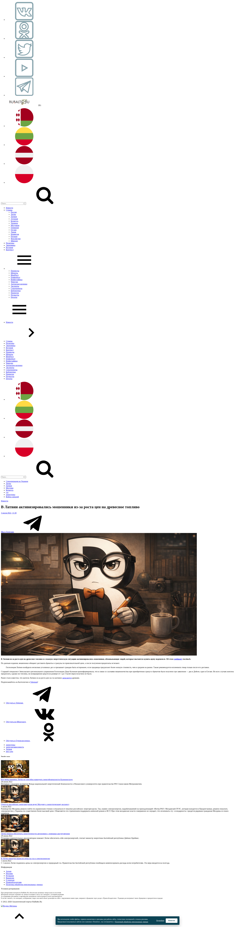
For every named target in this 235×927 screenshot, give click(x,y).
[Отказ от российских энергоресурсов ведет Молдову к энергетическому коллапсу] (15, 802)
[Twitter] (24, 57)
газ (7, 492)
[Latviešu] (24, 164)
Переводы (15, 271)
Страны (9, 210)
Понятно (171, 920)
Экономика (10, 245)
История (9, 247)
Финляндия (15, 239)
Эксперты (15, 286)
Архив (8, 871)
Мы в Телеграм (7, 532)
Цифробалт (15, 277)
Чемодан (14, 282)
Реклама (9, 873)
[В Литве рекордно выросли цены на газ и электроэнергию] (15, 856)
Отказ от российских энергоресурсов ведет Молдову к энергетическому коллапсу (35, 804)
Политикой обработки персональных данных (131, 922)
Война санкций (12, 497)
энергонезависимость (15, 747)
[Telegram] (24, 95)
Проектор (15, 293)
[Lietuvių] (24, 145)
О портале (10, 880)
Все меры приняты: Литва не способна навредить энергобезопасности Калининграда (37, 779)
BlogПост (15, 275)
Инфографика (16, 280)
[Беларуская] (24, 126)
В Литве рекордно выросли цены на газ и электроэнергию (25, 859)
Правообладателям (14, 882)
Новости (9, 208)
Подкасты (15, 295)
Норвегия (15, 234)
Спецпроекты (16, 288)
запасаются (67, 678)
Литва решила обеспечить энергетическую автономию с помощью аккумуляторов (35, 834)
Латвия (14, 217)
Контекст (10, 250)
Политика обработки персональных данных (24, 884)
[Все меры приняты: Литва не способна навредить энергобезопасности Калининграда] (15, 777)
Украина (14, 223)
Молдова (9, 488)
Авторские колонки (19, 284)
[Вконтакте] (24, 20)
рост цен (9, 751)
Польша (14, 236)
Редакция (10, 876)
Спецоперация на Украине (17, 481)
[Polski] (24, 183)
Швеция (14, 241)
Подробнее (160, 920)
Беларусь (14, 221)
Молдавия (15, 225)
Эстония (14, 219)
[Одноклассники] (24, 39)
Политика (10, 243)
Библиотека (16, 291)
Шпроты (14, 273)
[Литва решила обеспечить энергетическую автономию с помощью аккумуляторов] (15, 831)
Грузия (13, 230)
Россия (14, 212)
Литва (13, 214)
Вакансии (10, 878)
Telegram (33, 682)
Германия (15, 228)
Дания (13, 232)
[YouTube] (24, 76)
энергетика (10, 495)
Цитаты (14, 297)
